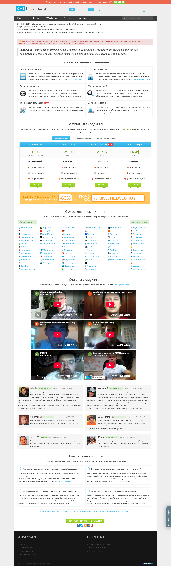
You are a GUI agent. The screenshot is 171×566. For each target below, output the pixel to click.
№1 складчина (20, 12)
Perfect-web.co (92, 269)
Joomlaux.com (69, 250)
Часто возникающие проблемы (99, 544)
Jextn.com (67, 247)
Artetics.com (91, 250)
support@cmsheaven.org (121, 285)
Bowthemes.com (26, 228)
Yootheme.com (47, 240)
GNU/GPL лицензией (65, 481)
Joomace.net (91, 266)
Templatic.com (138, 234)
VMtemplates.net (48, 250)
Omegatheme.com (48, 260)
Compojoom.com (92, 240)
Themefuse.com (138, 263)
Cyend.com (91, 234)
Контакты (23, 544)
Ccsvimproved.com (93, 256)
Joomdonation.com (93, 228)
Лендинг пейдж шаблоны (97, 547)
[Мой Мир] (88, 525)
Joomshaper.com (26, 253)
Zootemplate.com (27, 247)
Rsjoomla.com (69, 228)
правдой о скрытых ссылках (141, 79)
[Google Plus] (92, 525)
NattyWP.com (137, 256)
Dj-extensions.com (93, 231)
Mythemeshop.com (139, 269)
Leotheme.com (26, 234)
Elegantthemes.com (139, 228)
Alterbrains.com (92, 244)
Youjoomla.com (26, 256)
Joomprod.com (115, 244)
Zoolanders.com (115, 228)
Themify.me (137, 247)
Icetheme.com (25, 260)
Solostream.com (138, 250)
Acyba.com (91, 253)
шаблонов (76, 10)
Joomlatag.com (69, 231)
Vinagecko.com (47, 253)
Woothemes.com (138, 237)
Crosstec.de (91, 263)
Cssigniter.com (138, 240)
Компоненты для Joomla (97, 551)
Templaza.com (47, 228)
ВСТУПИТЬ (119, 2)
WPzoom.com (137, 253)
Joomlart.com (47, 247)
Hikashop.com (69, 266)
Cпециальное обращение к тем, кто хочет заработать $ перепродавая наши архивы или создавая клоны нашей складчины (85, 511)
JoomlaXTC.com (48, 234)
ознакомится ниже (75, 79)
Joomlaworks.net (69, 237)
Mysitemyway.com (139, 266)
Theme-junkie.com (139, 260)
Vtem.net (24, 244)
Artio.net (90, 260)
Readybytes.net (115, 256)
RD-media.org (68, 263)
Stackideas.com (69, 244)
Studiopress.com (138, 244)
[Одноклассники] (85, 525)
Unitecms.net (114, 240)
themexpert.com (47, 256)
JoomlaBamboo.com (28, 269)
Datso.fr (112, 237)
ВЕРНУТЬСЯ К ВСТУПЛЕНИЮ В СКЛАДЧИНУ (85, 521)
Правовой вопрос (26, 547)
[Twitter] (81, 525)
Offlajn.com (68, 253)
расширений (96, 10)
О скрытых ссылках (26, 551)
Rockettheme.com (27, 263)
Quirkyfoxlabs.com (93, 247)
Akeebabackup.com (70, 240)
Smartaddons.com (27, 237)
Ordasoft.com (25, 231)
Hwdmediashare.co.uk (117, 260)
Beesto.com (68, 269)
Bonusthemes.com (48, 244)
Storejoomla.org (69, 260)
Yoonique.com (114, 231)
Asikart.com (114, 247)
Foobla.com (114, 250)
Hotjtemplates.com (27, 250)
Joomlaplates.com (48, 231)
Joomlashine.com (27, 240)
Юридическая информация (29, 554)
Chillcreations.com (70, 256)
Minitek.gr (45, 263)
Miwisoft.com (114, 253)
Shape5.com (25, 266)
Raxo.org (90, 237)
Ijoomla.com (68, 234)
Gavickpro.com (47, 237)
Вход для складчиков (147, 11)
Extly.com (113, 234)
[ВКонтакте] (78, 525)
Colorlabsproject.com (140, 231)
